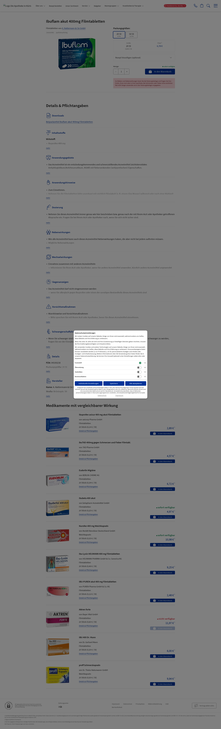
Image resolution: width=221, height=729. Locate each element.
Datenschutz (102, 395)
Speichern (114, 383)
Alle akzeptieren (135, 383)
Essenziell (78, 363)
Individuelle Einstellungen (89, 383)
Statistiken (78, 372)
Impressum (119, 395)
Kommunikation (80, 376)
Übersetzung (79, 367)
